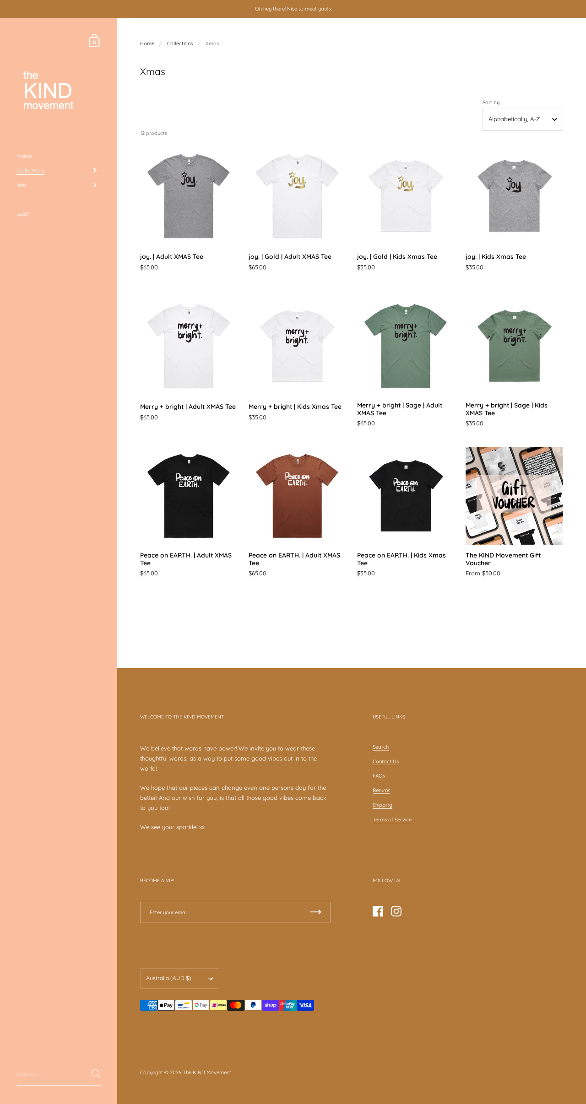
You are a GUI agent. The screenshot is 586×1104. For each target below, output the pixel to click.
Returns (381, 790)
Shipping (382, 805)
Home (147, 43)
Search (381, 747)
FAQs (379, 775)
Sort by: (491, 102)
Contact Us (386, 761)
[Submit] (96, 1073)
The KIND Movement (207, 1072)
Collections (180, 43)
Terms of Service (392, 819)
